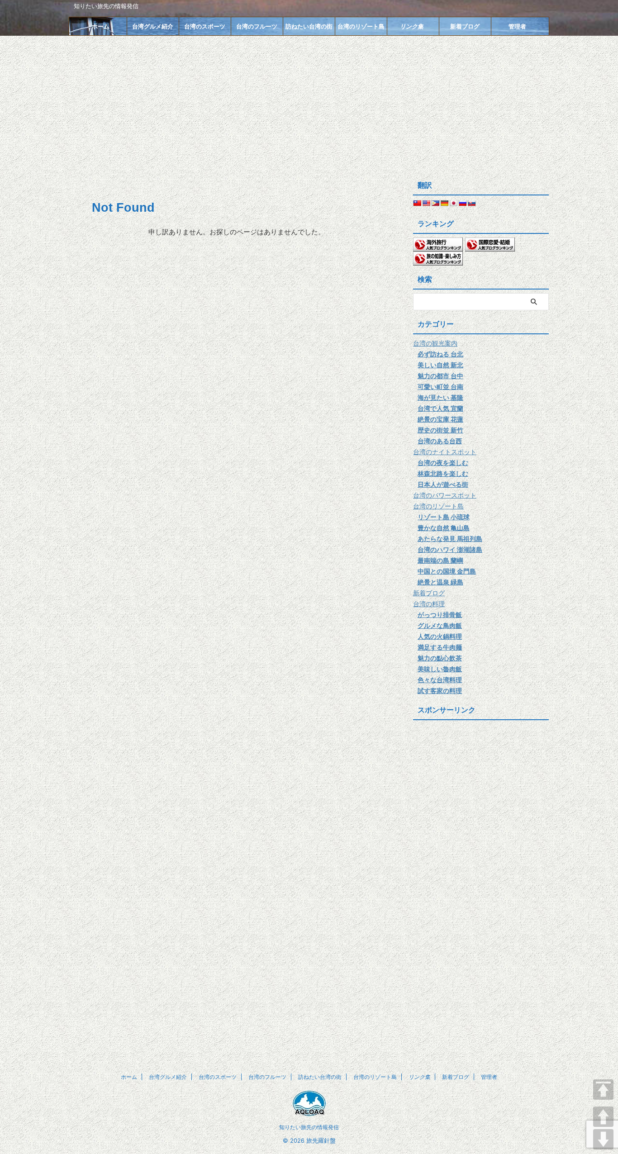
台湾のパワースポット (444, 495)
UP (603, 1117)
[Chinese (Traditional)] (417, 203)
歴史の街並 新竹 (440, 430)
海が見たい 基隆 (440, 397)
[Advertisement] (309, 103)
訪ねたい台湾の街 (309, 26)
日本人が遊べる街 (443, 484)
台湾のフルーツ (256, 26)
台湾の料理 (429, 604)
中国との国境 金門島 (447, 571)
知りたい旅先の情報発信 (309, 1127)
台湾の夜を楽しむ (443, 462)
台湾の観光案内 (435, 343)
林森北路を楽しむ (443, 473)
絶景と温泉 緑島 (440, 582)
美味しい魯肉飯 (440, 669)
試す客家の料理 (440, 690)
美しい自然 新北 (440, 365)
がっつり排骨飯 (440, 614)
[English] (426, 203)
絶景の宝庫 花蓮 (440, 419)
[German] (444, 203)
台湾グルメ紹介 (152, 26)
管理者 (517, 26)
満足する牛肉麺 (440, 647)
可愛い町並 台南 (440, 386)
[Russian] (462, 203)
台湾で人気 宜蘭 (440, 408)
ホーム (100, 26)
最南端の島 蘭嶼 (440, 560)
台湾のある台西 (440, 441)
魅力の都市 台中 (440, 376)
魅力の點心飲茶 (440, 658)
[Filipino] (435, 203)
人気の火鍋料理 (440, 636)
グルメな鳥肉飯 (440, 625)
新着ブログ (465, 26)
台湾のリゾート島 (361, 26)
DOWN (603, 1139)
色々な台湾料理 (440, 680)
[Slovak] (471, 203)
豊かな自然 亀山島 (444, 528)
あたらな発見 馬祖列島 (450, 538)
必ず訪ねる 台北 (440, 354)
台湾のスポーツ (204, 26)
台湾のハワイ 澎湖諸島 (450, 549)
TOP (603, 1089)
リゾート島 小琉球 (444, 517)
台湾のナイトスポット (444, 452)
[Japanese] (453, 203)
